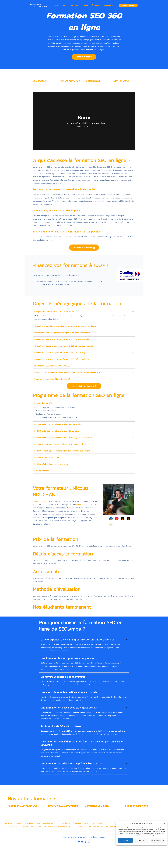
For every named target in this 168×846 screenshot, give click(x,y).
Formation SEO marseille (98, 826)
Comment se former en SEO (18, 826)
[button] (164, 824)
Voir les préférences (157, 840)
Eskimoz (78, 504)
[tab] (84, 315)
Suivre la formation (84, 56)
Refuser (141, 840)
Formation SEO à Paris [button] (13, 823)
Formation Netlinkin (135, 806)
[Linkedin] (89, 841)
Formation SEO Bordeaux (57, 826)
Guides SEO (109, 823)
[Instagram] (82, 841)
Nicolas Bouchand (40, 501)
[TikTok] (86, 841)
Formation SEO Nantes (78, 826)
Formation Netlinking (32, 823)
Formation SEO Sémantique (62, 806)
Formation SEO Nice (38, 826)
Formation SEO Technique (22, 806)
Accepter (125, 840)
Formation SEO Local (97, 806)
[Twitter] (79, 841)
